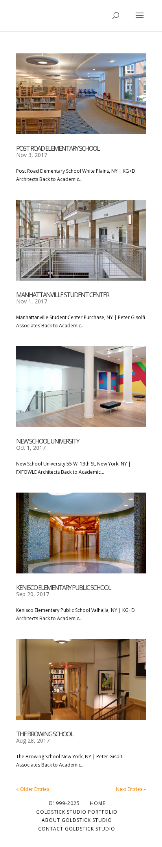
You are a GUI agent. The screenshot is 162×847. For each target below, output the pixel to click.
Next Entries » (131, 789)
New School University (47, 441)
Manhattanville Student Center (62, 294)
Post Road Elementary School (57, 148)
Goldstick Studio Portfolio (77, 812)
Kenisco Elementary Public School (63, 587)
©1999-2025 (64, 803)
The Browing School (44, 734)
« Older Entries (32, 789)
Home (97, 803)
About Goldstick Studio (77, 820)
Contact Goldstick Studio (76, 828)
